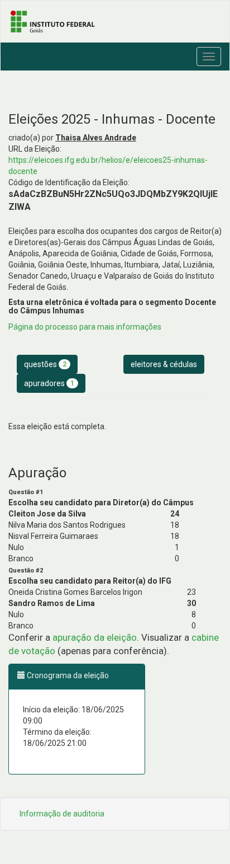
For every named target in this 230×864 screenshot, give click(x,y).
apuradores (49, 383)
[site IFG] (115, 22)
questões (45, 364)
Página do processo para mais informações (84, 326)
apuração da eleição (94, 637)
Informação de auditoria (62, 813)
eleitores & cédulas (164, 364)
